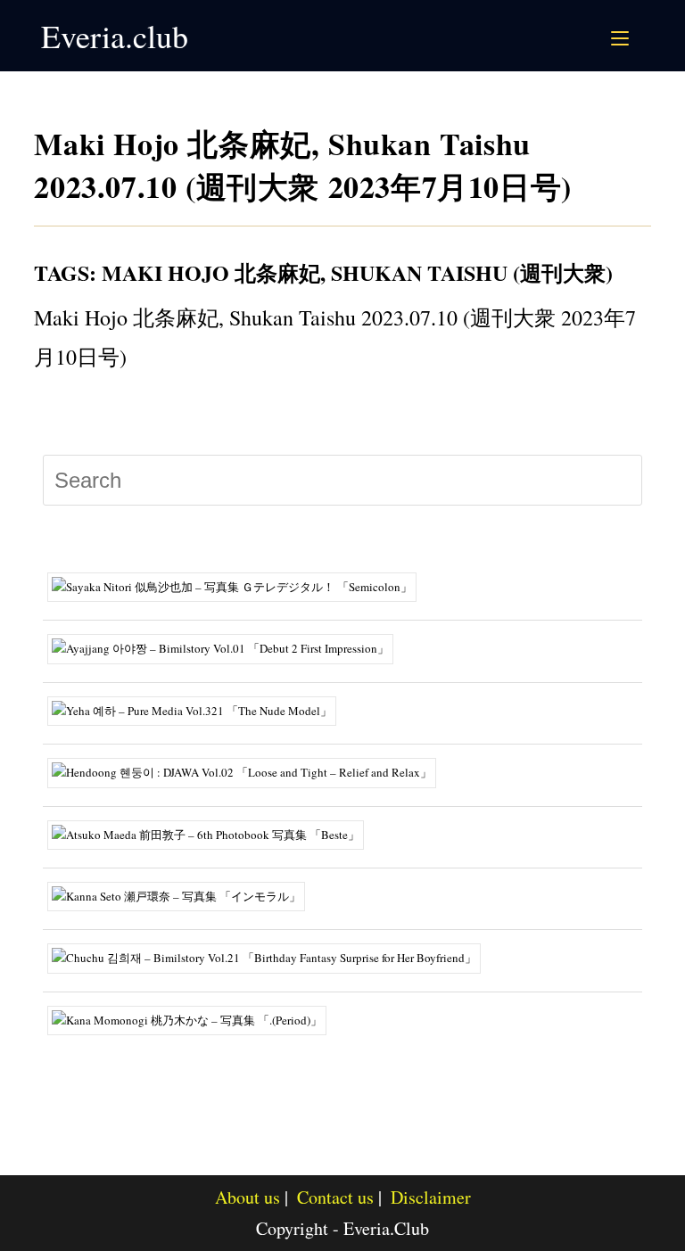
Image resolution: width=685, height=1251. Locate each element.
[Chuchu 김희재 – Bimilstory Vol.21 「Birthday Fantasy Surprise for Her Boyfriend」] (270, 957)
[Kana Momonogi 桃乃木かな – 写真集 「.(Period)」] (193, 1018)
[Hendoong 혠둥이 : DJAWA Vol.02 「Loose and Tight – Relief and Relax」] (248, 771)
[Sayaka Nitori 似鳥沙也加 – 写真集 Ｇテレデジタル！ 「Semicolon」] (238, 586)
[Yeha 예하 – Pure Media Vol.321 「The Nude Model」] (198, 709)
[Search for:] (641, 35)
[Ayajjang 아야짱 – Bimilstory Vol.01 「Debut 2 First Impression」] (227, 647)
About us (247, 1197)
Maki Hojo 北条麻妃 (211, 272)
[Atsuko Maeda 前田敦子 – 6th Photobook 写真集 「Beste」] (212, 833)
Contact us (335, 1197)
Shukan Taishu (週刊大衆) (472, 272)
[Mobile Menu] (622, 35)
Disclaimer (431, 1197)
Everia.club (114, 35)
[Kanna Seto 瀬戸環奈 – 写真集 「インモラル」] (182, 895)
